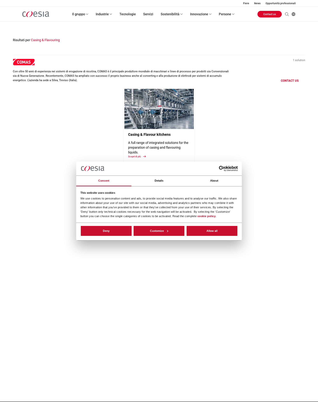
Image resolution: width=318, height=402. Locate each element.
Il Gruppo (78, 14)
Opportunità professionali (281, 3)
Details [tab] (159, 180)
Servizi (148, 14)
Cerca (287, 14)
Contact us (269, 14)
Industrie (102, 14)
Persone (225, 14)
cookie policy (206, 216)
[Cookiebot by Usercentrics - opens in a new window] (222, 168)
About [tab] (214, 180)
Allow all (212, 230)
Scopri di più (134, 156)
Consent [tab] (103, 180)
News (257, 3)
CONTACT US (290, 80)
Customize (157, 230)
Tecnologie (127, 14)
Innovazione (199, 14)
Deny (106, 230)
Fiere (246, 3)
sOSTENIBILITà (170, 14)
